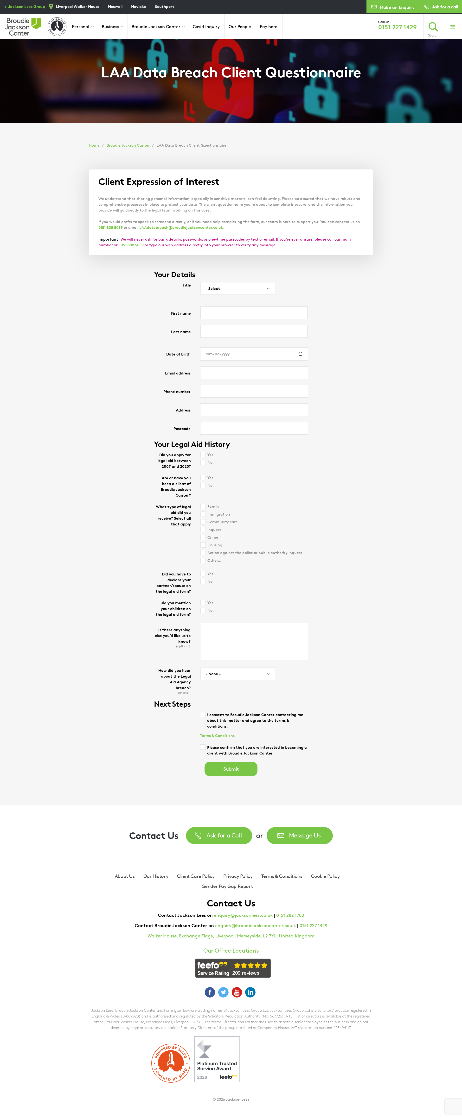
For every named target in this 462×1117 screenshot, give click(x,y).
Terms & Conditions (217, 735)
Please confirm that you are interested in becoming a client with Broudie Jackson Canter (257, 750)
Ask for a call (445, 6)
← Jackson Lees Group (25, 6)
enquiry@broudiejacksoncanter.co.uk (255, 925)
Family (213, 506)
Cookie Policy (325, 876)
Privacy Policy (237, 876)
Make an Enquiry (397, 7)
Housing (214, 545)
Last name (181, 331)
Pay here (268, 26)
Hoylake (138, 6)
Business (110, 26)
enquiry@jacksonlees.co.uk (243, 915)
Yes (210, 454)
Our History (155, 876)
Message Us (305, 835)
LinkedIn (250, 992)
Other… (214, 560)
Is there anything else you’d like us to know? (173, 637)
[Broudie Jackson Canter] (23, 27)
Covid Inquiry (206, 26)
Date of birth (178, 354)
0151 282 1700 (290, 915)
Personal (80, 26)
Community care (222, 522)
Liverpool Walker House (77, 6)
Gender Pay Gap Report (227, 886)
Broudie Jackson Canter (156, 26)
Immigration (218, 514)
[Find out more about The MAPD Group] (57, 26)
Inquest (214, 529)
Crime (212, 537)
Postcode (182, 428)
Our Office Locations (231, 950)
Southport (164, 6)
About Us (125, 876)
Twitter (223, 992)
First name (181, 313)
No (209, 462)
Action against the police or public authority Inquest (254, 552)
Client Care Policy (196, 876)
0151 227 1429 (397, 27)
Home (94, 145)
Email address (178, 373)
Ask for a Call (224, 835)
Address (183, 410)
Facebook (210, 992)
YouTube (237, 992)
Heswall (115, 6)
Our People (240, 26)
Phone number (177, 391)
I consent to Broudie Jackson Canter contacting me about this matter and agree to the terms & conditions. (255, 720)
